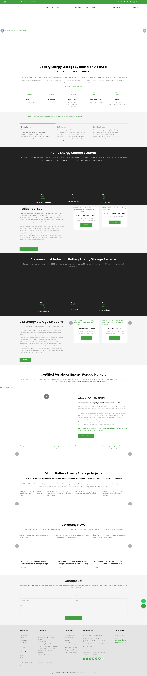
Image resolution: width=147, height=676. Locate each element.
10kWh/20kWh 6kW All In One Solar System (114, 212)
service (117, 99)
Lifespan (51, 99)
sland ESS (68, 642)
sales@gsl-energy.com (13, 2)
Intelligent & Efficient (43, 311)
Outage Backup (73, 201)
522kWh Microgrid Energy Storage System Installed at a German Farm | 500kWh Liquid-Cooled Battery (86, 514)
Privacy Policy (95, 673)
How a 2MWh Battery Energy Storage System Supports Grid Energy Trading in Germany (59, 514)
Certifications (73, 99)
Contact (22, 657)
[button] (2, 31)
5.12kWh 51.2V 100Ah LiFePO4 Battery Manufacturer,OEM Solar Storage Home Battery (86, 214)
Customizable (95, 99)
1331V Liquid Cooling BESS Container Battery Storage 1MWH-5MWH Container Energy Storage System (114, 329)
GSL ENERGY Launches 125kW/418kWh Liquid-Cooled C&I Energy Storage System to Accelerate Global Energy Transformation (117, 562)
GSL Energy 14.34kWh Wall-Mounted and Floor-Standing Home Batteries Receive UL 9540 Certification (79, 562)
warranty (29, 99)
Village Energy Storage (71, 650)
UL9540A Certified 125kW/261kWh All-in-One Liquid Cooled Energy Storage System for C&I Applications (86, 329)
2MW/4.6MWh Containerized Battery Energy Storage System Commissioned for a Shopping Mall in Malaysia (31, 514)
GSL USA (22, 647)
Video (21, 655)
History (22, 637)
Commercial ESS (70, 637)
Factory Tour (23, 635)
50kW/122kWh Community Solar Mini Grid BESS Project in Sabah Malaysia (115, 514)
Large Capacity (73, 309)
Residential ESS (69, 635)
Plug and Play (104, 202)
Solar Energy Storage (43, 202)
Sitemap (87, 673)
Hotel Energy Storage (71, 652)
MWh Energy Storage (71, 647)
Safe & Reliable (104, 310)
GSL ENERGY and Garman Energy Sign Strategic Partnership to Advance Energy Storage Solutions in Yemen (44, 562)
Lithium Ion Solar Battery (45, 662)
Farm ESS (67, 640)
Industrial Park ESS (70, 645)
